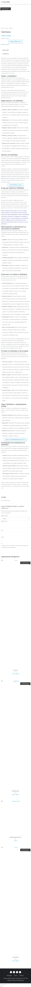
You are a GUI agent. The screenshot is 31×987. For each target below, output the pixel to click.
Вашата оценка (4, 515)
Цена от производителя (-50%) (15, 439)
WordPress (9, 980)
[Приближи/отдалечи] (0, 984)
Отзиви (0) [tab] (5, 53)
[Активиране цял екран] (2, 984)
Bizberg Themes (21, 980)
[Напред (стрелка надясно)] (2, 986)
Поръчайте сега (15, 41)
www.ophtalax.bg (15, 185)
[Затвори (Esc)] (5, 984)
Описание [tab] (5, 50)
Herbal (6, 28)
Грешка (15, 975)
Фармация (21, 975)
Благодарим (9, 975)
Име (2, 530)
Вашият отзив (4, 521)
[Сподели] (3, 984)
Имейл (2, 537)
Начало (2, 28)
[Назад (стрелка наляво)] (0, 986)
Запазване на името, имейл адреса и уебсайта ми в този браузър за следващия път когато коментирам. (15, 546)
